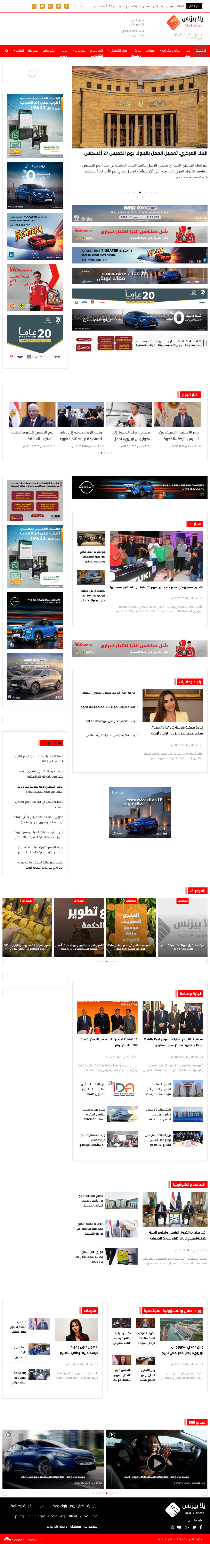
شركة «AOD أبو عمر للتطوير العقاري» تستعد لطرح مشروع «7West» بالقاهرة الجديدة (108, 692)
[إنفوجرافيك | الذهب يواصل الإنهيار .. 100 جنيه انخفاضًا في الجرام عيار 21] (79, 927)
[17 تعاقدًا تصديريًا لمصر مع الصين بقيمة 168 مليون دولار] (107, 1017)
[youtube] (42, 6)
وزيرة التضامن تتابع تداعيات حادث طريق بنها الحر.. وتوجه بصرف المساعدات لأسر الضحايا (40, 852)
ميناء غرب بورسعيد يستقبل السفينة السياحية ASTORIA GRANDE (94, 1117)
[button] (73, 6)
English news (57, 1526)
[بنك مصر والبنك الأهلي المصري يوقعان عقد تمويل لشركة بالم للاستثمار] (140, 107)
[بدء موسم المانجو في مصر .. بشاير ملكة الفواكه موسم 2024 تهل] (183, 927)
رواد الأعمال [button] (118, 50)
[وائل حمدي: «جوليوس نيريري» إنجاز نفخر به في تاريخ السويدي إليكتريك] (181, 1329)
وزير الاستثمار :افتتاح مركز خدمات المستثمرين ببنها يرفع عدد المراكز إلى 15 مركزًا (92, 1144)
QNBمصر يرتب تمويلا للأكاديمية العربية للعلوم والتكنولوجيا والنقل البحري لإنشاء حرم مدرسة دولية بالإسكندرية (108, 706)
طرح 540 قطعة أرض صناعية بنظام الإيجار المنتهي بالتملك (93, 1089)
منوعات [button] (79, 50)
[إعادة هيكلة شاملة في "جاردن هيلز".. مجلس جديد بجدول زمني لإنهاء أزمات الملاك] (173, 705)
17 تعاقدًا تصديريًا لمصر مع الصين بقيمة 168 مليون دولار (109, 1042)
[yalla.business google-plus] (50, 6)
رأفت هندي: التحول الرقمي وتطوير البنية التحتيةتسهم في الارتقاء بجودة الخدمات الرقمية (178, 1235)
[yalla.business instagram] (34, 6)
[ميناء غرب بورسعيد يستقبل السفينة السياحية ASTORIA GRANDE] (122, 1114)
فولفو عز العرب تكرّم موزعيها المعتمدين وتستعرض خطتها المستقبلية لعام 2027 (92, 557)
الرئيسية (92, 1505)
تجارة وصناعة (136, 52)
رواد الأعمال (89, 1516)
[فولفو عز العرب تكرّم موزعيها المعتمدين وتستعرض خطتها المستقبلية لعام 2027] (91, 539)
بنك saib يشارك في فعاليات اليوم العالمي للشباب (110, 734)
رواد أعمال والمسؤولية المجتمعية (172, 1310)
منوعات (90, 1310)
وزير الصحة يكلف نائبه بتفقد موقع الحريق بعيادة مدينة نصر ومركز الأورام (18, 1385)
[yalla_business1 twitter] (58, 6)
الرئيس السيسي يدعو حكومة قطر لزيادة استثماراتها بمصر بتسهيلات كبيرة (40, 789)
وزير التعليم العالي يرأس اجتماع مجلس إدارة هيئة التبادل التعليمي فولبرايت (145, 1375)
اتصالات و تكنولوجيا (96, 52)
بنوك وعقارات (190, 681)
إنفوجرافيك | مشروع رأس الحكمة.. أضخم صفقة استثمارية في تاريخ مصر (130, 947)
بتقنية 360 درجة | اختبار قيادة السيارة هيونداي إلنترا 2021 (53, 1476)
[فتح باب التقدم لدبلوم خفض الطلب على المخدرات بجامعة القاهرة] (39, 1324)
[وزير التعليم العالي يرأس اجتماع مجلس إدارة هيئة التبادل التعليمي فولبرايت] (145, 1360)
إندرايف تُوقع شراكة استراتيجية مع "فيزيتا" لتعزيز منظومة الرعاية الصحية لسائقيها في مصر (38, 837)
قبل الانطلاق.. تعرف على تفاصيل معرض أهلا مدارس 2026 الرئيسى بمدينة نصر (32, 439)
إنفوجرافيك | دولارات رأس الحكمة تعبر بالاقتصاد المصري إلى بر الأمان (27, 947)
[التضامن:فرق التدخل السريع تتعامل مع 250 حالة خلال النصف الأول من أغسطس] (121, 1360)
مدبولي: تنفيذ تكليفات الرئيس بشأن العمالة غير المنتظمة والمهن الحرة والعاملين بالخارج (38, 822)
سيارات (150, 50)
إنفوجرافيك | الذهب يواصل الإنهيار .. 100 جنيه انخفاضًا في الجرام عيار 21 (79, 947)
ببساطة (33, 50)
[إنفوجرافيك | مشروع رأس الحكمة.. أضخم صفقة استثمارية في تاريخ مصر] (131, 927)
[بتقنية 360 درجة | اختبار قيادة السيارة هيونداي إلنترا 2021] (53, 1459)
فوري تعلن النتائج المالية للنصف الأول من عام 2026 (89, 1256)
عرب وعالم (63, 52)
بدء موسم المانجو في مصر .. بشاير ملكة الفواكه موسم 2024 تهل (182, 947)
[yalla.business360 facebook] (67, 6)
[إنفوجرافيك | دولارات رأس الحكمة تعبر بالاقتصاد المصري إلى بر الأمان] (27, 927)
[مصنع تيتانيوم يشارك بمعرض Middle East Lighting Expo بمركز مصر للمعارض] (173, 1017)
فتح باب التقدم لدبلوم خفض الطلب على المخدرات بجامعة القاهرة (18, 1334)
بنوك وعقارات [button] (170, 50)
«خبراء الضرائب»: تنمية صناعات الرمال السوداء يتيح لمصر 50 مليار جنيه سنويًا (145, 1338)
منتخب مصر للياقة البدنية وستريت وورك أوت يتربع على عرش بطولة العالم (40, 865)
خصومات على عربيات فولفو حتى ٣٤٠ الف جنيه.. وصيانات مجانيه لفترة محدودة (92, 595)
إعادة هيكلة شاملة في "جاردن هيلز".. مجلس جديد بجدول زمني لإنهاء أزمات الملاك (177, 730)
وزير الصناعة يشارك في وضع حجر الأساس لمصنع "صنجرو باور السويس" (158, 1142)
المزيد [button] (19, 50)
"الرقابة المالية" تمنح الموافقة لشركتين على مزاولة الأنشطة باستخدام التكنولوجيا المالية (89, 1233)
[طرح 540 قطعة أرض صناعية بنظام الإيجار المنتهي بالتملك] (122, 1088)
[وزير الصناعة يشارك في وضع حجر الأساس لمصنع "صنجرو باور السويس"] (188, 1139)
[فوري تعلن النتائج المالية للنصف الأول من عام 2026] (121, 1257)
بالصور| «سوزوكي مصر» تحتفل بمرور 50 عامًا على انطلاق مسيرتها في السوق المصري (156, 587)
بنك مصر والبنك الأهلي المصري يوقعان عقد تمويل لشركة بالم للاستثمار (146, 156)
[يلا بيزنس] (186, 22)
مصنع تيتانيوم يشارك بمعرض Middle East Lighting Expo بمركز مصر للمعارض (173, 1042)
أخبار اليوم (188, 52)
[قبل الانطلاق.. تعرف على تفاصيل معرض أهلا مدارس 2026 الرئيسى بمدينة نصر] (32, 414)
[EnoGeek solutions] (13, 1539)
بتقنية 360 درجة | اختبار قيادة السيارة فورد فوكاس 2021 (157, 1476)
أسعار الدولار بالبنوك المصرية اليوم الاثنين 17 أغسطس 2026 (39, 759)
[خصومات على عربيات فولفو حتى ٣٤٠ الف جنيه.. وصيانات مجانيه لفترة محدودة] (91, 578)
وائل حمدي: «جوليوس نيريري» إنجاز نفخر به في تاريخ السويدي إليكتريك (182, 1350)
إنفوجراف (48, 50)
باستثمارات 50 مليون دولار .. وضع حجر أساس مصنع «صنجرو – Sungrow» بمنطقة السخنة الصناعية (158, 1119)
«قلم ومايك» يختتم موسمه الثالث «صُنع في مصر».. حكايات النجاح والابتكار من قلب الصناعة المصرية (121, 1338)
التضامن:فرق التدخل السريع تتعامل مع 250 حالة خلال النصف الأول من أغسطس (121, 1375)
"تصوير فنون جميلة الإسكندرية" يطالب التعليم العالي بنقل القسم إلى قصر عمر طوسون (79, 1350)
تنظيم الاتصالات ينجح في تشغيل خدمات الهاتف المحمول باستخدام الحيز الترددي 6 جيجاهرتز (89, 1205)
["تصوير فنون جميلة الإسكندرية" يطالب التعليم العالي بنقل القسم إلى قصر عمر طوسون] (76, 1329)
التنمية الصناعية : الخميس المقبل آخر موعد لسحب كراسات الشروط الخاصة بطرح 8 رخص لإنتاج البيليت (158, 1093)
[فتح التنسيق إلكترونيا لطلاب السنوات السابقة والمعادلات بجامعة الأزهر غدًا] (81, 414)
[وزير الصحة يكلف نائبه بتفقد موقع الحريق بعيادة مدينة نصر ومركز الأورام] (39, 1375)
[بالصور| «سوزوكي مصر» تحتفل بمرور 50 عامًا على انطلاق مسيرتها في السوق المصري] (156, 556)
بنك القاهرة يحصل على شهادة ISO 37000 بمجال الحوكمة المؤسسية (110, 720)
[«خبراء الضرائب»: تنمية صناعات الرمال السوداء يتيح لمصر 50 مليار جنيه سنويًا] (145, 1323)
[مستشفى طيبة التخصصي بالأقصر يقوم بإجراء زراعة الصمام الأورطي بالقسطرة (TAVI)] (39, 1349)
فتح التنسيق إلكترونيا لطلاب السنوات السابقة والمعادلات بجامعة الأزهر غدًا (81, 442)
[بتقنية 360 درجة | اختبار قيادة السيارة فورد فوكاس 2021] (157, 1459)
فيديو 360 (197, 1422)
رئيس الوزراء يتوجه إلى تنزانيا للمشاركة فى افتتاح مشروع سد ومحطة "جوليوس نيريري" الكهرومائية (129, 442)
